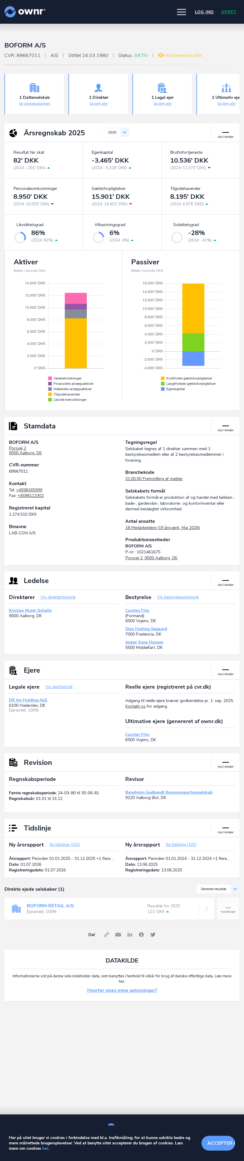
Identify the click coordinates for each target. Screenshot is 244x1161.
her (45, 1148)
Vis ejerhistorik (59, 687)
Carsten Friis (137, 610)
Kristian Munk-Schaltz (30, 610)
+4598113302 (31, 495)
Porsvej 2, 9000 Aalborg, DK (151, 558)
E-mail (118, 935)
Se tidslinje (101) (64, 844)
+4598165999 (29, 490)
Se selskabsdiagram (34, 103)
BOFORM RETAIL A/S (50, 906)
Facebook (141, 935)
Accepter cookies (221, 1143)
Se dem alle (98, 103)
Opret (229, 12)
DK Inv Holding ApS (28, 700)
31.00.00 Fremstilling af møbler (154, 479)
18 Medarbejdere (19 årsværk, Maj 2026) (162, 528)
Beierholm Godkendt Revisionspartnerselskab (168, 792)
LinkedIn (130, 935)
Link (107, 935)
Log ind (204, 12)
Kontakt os (135, 706)
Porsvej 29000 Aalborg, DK (25, 450)
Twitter (153, 935)
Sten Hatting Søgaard (146, 629)
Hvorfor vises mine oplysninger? (122, 990)
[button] (181, 12)
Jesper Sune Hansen (144, 642)
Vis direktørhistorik (58, 597)
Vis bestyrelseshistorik (178, 597)
